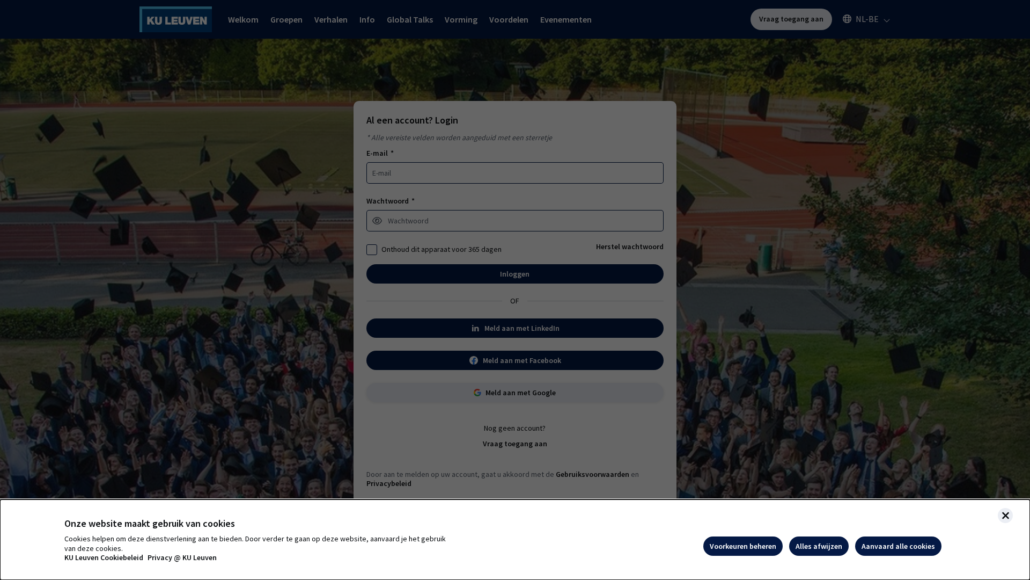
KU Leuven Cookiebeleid (103, 557)
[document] (515, 539)
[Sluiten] (1005, 515)
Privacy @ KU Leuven (182, 557)
